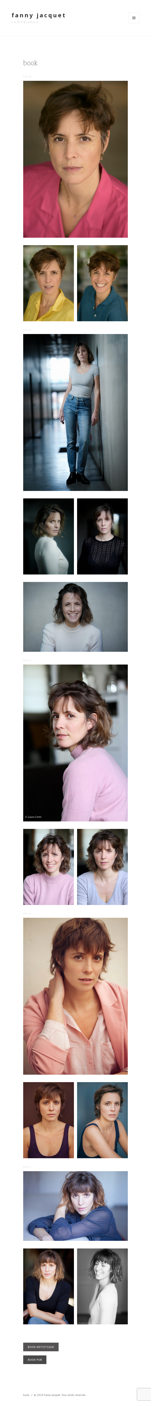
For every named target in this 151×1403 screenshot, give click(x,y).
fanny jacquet (39, 15)
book (26, 1395)
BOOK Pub (35, 1360)
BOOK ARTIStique (41, 1347)
